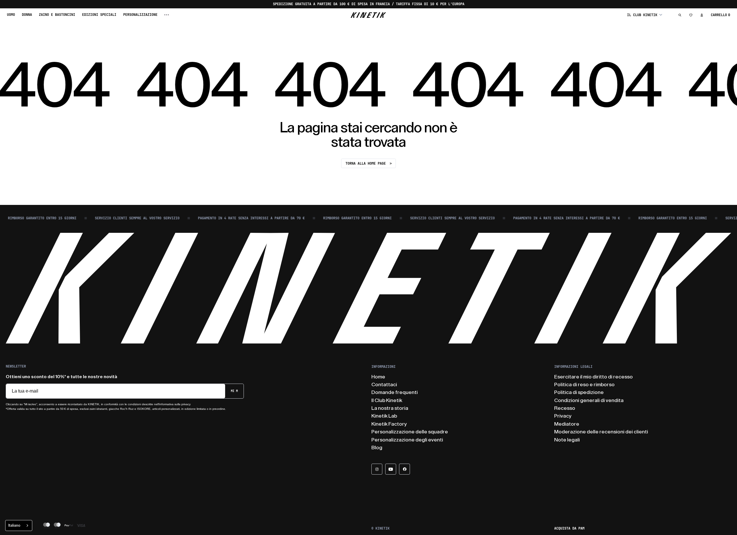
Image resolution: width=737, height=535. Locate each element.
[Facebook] (404, 469)
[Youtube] (390, 469)
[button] (644, 15)
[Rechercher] (680, 15)
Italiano (14, 525)
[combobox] (18, 525)
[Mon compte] (702, 15)
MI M (234, 391)
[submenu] (166, 15)
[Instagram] (376, 469)
